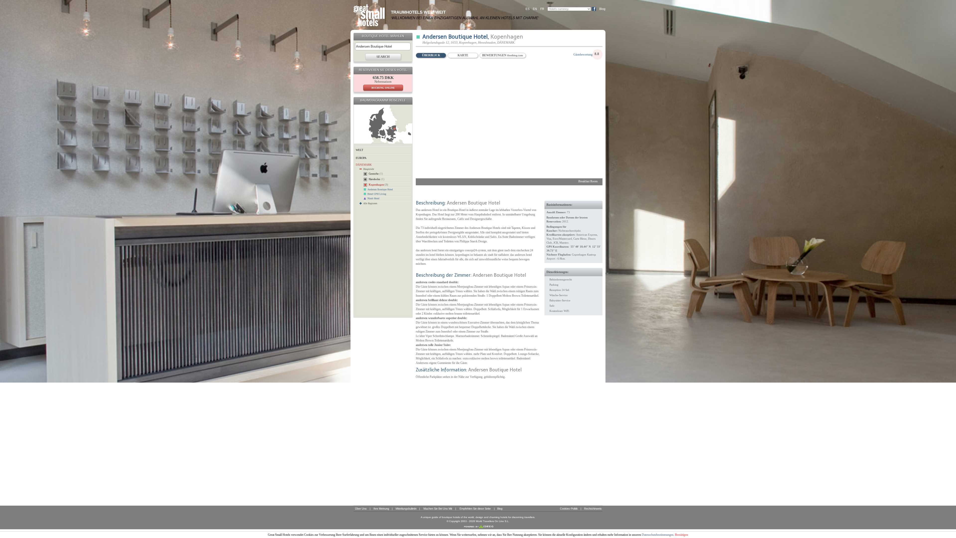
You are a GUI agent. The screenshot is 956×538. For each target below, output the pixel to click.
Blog (602, 9)
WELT (359, 149)
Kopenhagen (378, 184)
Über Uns (361, 508)
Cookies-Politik (569, 508)
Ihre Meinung (381, 508)
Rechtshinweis (593, 508)
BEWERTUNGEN (494, 55)
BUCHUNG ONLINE (383, 87)
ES (528, 9)
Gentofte (376, 173)
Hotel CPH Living (376, 194)
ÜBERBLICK (431, 55)
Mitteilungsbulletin (406, 508)
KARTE (463, 55)
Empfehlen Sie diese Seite (475, 508)
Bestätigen (681, 535)
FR (542, 9)
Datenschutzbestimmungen (657, 535)
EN (535, 9)
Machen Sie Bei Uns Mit (437, 508)
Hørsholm (376, 179)
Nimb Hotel (373, 198)
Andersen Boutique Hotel (380, 189)
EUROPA (361, 157)
